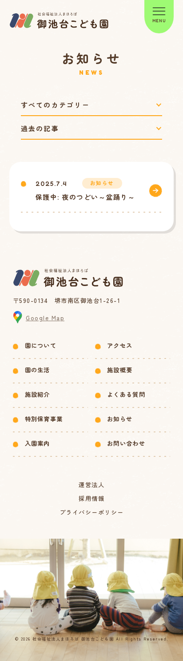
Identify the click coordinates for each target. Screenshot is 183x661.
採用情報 (91, 498)
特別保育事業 (44, 419)
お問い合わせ (126, 443)
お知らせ (119, 419)
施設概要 (119, 370)
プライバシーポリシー (92, 512)
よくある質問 (126, 394)
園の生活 (37, 370)
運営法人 (91, 484)
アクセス (119, 345)
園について (41, 345)
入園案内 (37, 443)
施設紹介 (37, 394)
